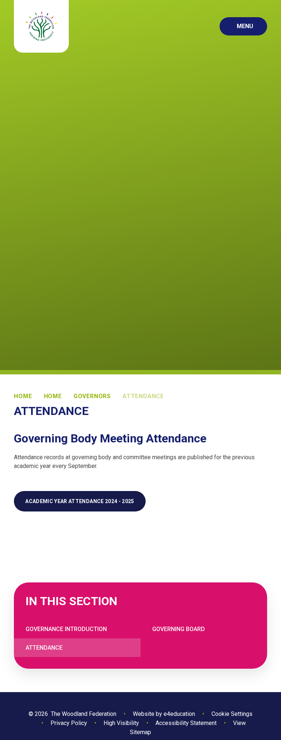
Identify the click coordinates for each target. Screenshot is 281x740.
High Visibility (121, 723)
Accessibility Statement (186, 723)
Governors (92, 396)
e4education (179, 713)
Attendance (143, 396)
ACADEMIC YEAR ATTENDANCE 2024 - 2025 (79, 501)
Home (23, 396)
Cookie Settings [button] (231, 713)
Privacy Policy (68, 723)
